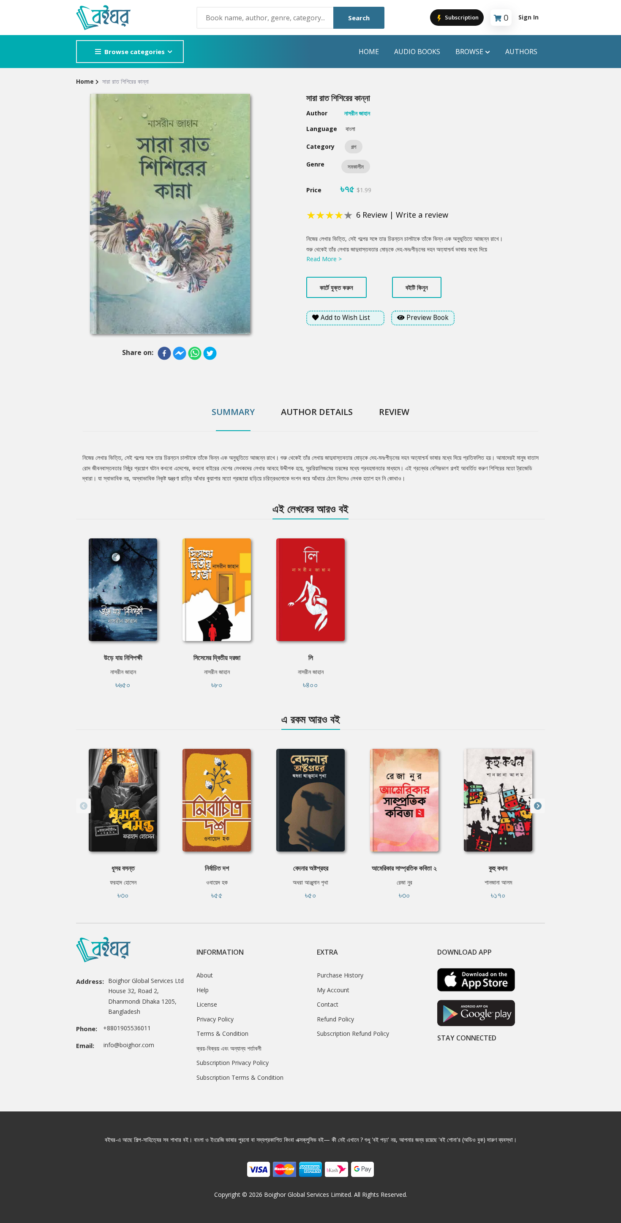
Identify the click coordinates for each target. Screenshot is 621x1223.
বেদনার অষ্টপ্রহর (310, 868)
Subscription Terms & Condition (239, 1077)
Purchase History (340, 975)
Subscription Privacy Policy (232, 1063)
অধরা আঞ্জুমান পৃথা (310, 882)
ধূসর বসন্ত (123, 868)
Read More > (324, 259)
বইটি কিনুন (417, 287)
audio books (417, 51)
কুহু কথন (498, 868)
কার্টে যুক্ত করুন (336, 287)
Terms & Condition (222, 1033)
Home (369, 51)
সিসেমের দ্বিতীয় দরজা (216, 657)
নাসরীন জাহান (123, 672)
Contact (327, 1004)
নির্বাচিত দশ (217, 868)
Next (537, 806)
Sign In (528, 17)
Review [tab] (394, 412)
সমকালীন (356, 166)
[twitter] (210, 353)
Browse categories (134, 51)
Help (202, 990)
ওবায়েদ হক (217, 882)
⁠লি (310, 657)
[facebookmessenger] (179, 353)
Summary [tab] (233, 412)
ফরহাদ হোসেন (123, 882)
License (206, 1004)
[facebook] (164, 353)
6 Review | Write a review (402, 215)
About (204, 975)
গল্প (353, 146)
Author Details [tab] (317, 412)
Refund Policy (335, 1019)
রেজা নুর (404, 882)
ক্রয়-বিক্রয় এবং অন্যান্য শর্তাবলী (228, 1048)
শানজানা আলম (498, 882)
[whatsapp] (195, 353)
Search (359, 18)
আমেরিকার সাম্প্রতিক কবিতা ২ (404, 868)
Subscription (461, 17)
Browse (469, 51)
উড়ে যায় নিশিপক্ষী (123, 657)
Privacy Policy (215, 1019)
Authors (521, 51)
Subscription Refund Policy (353, 1033)
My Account (333, 990)
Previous (83, 806)
